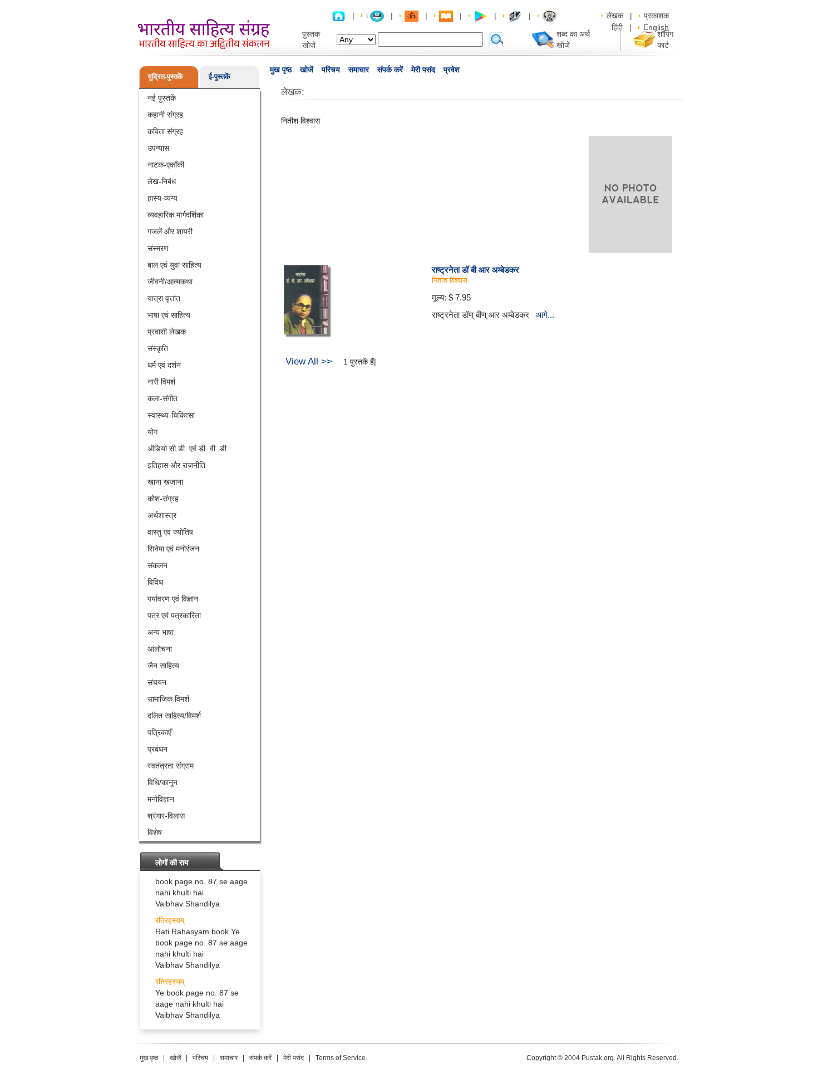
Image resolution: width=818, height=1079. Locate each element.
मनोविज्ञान (160, 799)
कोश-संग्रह (163, 498)
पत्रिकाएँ (159, 732)
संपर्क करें (390, 69)
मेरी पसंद (423, 69)
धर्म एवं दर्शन (164, 365)
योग (152, 431)
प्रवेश (452, 69)
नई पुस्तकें (161, 97)
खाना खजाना (165, 481)
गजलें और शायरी (170, 231)
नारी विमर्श (161, 381)
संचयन (156, 682)
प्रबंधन (157, 749)
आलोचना (159, 648)
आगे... (545, 314)
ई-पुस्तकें (219, 76)
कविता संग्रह (165, 131)
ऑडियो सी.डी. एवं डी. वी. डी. (188, 448)
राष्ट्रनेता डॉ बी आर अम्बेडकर (475, 269)
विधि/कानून (162, 782)
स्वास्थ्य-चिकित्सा (171, 415)
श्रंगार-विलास (166, 815)
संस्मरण (158, 248)
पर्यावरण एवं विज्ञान (172, 598)
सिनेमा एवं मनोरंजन (173, 548)
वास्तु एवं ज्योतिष (170, 532)
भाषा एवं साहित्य (168, 315)
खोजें (306, 69)
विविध (155, 582)
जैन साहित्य (163, 665)
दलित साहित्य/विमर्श (174, 715)
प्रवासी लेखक (166, 331)
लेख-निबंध (161, 181)
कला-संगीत (162, 398)
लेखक (615, 15)
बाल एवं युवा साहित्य (174, 264)
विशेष (154, 832)
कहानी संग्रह (165, 114)
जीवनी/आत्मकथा (170, 281)
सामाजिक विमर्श (168, 698)
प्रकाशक (656, 15)
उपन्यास (158, 148)
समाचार (358, 69)
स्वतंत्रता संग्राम (170, 765)
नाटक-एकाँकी (165, 164)
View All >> (308, 361)
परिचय (331, 69)
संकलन (157, 565)
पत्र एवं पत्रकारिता (174, 615)
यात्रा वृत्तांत (163, 298)
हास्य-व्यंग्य (162, 198)
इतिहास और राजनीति (176, 465)
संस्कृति (157, 348)
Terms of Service (341, 1058)
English (656, 27)
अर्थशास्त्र (161, 515)
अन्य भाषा (160, 632)
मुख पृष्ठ (281, 69)
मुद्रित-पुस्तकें (165, 76)
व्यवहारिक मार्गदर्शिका (175, 214)
